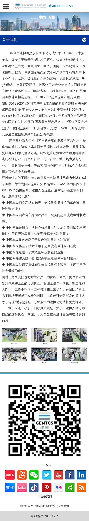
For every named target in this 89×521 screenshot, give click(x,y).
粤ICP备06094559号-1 (44, 516)
